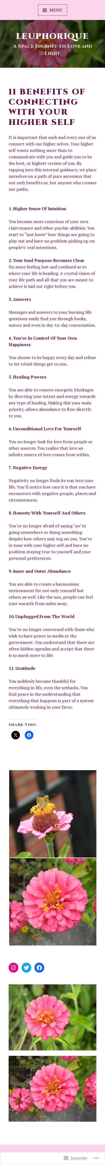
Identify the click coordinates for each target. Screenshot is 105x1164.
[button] (52, 814)
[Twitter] (26, 967)
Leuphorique (52, 36)
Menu (55, 10)
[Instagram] (13, 967)
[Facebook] (39, 967)
